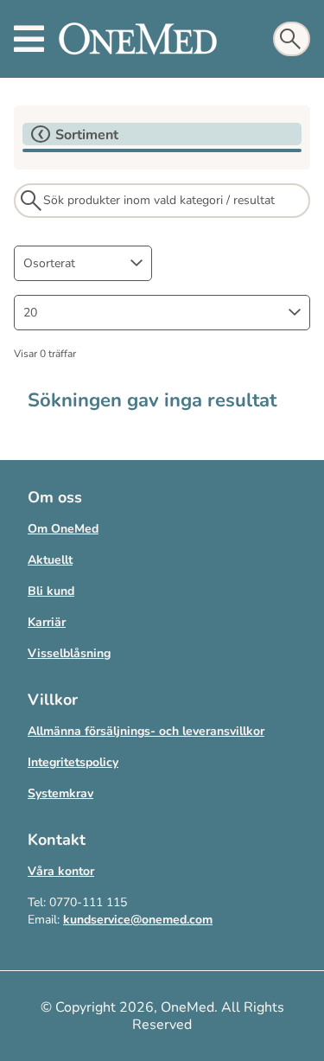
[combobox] (83, 263)
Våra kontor (61, 871)
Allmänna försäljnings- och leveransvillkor (146, 731)
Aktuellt (50, 560)
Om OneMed (63, 529)
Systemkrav (60, 793)
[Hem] (138, 39)
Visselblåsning (69, 653)
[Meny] (29, 39)
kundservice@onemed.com (138, 919)
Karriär (47, 622)
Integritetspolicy (73, 762)
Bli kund (51, 591)
